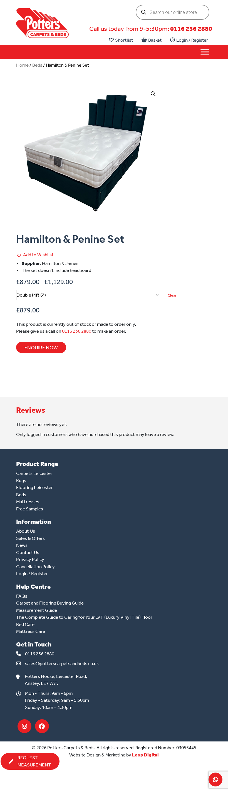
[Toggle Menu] (204, 52)
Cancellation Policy (35, 566)
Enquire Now (41, 348)
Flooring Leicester (34, 487)
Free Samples (29, 509)
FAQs (21, 596)
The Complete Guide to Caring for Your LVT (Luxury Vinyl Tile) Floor (84, 617)
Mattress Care (30, 631)
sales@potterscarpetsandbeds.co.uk (62, 663)
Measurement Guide (36, 610)
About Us (25, 531)
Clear (172, 295)
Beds (37, 65)
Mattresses (27, 501)
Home (22, 65)
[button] (153, 94)
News (22, 545)
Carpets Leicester (34, 473)
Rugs (21, 480)
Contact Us (27, 552)
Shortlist (124, 40)
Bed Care (25, 624)
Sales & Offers (30, 538)
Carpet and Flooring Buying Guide (50, 603)
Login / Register (192, 40)
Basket (155, 40)
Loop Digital (145, 755)
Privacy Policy (30, 559)
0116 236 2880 (191, 28)
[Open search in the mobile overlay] (172, 12)
